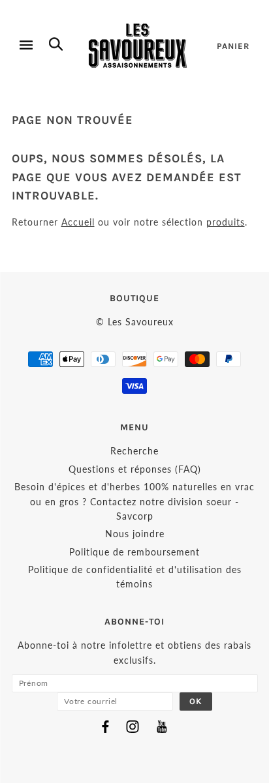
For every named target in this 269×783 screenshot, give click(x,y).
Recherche (134, 450)
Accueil (78, 222)
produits (225, 222)
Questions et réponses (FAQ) (135, 469)
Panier (233, 46)
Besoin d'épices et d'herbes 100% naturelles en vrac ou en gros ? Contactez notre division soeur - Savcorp (134, 501)
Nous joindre (135, 533)
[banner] (137, 45)
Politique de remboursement (134, 551)
